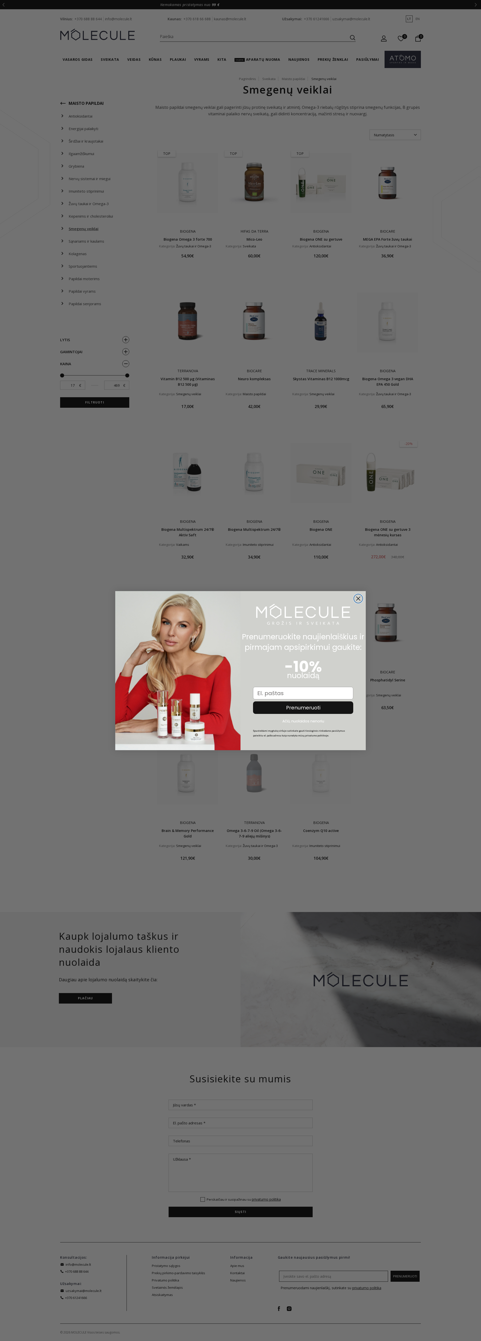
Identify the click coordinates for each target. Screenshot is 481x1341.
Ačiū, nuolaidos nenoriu (303, 720)
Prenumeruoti (303, 707)
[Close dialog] (358, 598)
